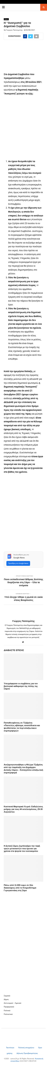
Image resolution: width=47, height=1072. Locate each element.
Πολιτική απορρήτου (26, 1048)
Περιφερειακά (9, 1007)
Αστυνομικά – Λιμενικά (12, 1003)
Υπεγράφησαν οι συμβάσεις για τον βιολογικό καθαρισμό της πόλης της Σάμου (21, 686)
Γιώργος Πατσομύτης (14, 30)
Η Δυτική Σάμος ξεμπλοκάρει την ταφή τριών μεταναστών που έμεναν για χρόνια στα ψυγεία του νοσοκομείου (22, 848)
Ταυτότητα (10, 1048)
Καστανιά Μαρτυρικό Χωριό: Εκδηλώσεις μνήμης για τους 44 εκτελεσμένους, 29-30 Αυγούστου (23, 809)
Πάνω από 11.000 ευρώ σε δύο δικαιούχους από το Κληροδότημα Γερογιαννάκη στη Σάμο (20, 888)
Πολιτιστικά (8, 1014)
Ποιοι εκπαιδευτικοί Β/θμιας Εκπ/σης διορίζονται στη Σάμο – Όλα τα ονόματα (23, 582)
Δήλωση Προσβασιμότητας (27, 1053)
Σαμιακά (7, 996)
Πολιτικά (7, 1010)
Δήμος (6, 19)
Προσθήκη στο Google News (18, 563)
